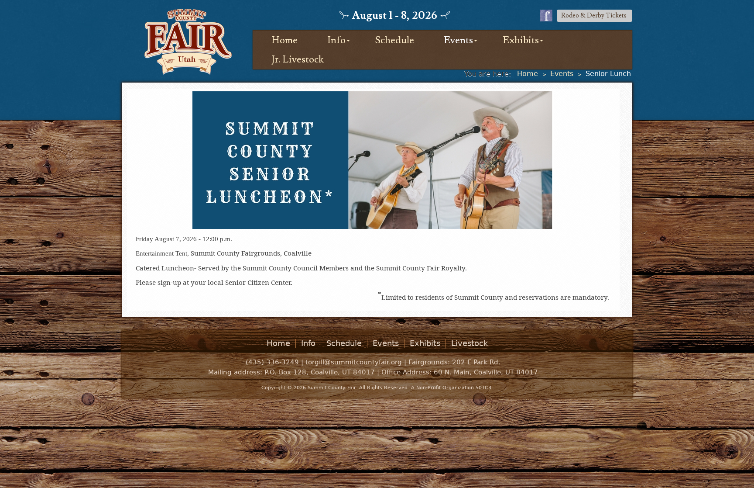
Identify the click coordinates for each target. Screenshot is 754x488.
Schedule (394, 40)
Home (284, 40)
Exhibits (521, 40)
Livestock (469, 343)
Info (336, 40)
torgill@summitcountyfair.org (353, 362)
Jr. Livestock (297, 59)
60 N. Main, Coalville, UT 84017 (486, 372)
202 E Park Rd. (476, 362)
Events (458, 40)
